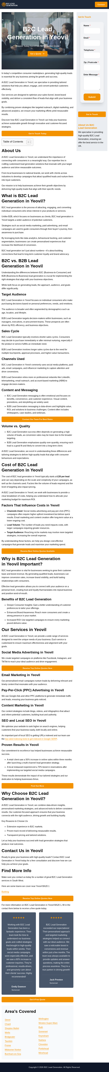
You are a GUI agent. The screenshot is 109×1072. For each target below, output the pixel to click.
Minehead (43, 1053)
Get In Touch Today (37, 133)
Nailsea (42, 1040)
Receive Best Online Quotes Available (37, 551)
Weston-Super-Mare (48, 1023)
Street (7, 1020)
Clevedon (43, 1044)
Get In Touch (92, 114)
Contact (101, 4)
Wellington (44, 1019)
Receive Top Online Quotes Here (37, 668)
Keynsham (44, 1036)
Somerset (43, 1031)
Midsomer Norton (13, 1050)
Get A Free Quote (37, 999)
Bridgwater (10, 1037)
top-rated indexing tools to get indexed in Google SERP (31, 739)
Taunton (8, 1041)
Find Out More (37, 786)
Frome (8, 1045)
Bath (41, 1027)
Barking (5, 892)
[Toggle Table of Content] (27, 142)
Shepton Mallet (12, 1028)
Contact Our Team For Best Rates (37, 419)
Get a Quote (35, 54)
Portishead (44, 1048)
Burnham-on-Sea (13, 1054)
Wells (7, 1032)
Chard (8, 1024)
